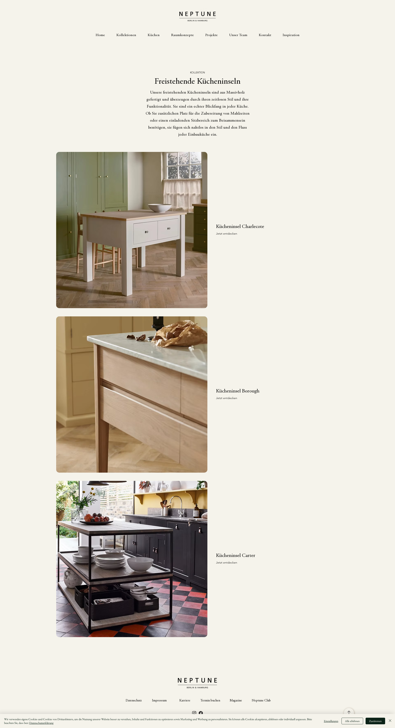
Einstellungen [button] (331, 721)
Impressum (159, 700)
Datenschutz (134, 700)
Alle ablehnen (352, 721)
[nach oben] (349, 713)
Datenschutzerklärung (41, 723)
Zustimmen (375, 721)
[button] (126, 35)
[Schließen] (390, 721)
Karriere (184, 700)
